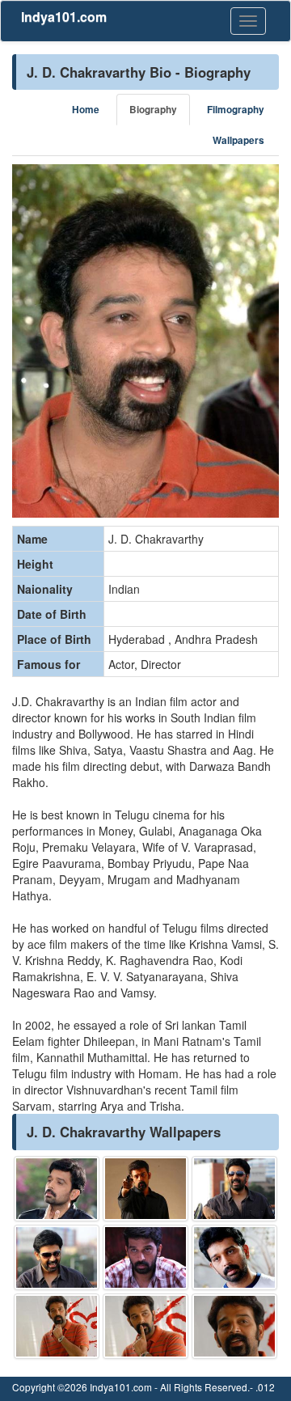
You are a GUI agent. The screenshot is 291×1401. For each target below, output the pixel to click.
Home (85, 109)
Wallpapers (238, 140)
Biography (153, 109)
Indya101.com (64, 16)
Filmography (235, 109)
